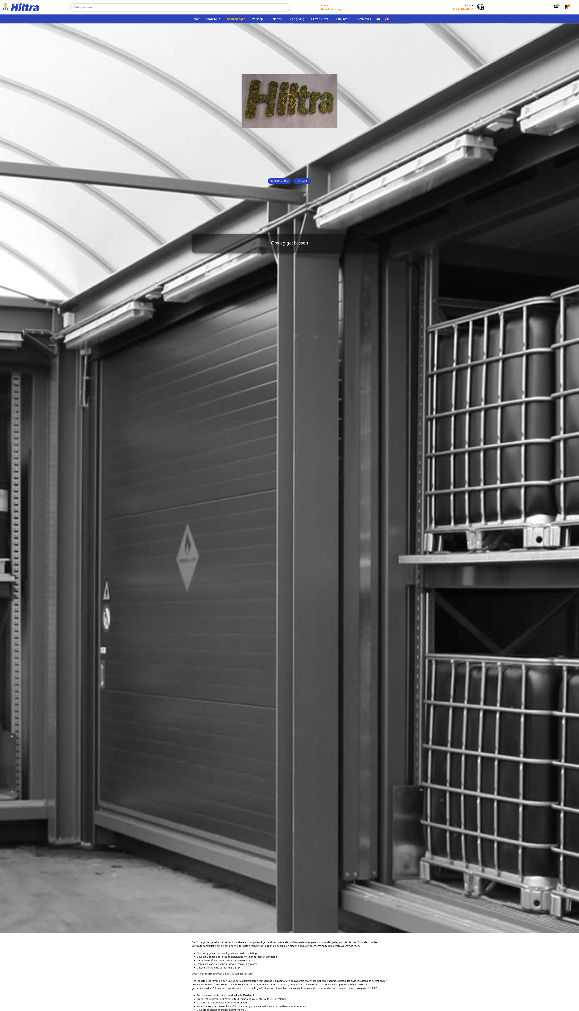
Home (195, 19)
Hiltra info (341, 19)
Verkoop (257, 19)
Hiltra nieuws (319, 19)
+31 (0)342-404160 (463, 9)
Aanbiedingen (236, 19)
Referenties (364, 19)
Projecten (276, 19)
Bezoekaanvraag (331, 9)
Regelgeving (296, 19)
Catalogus (212, 18)
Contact (326, 5)
